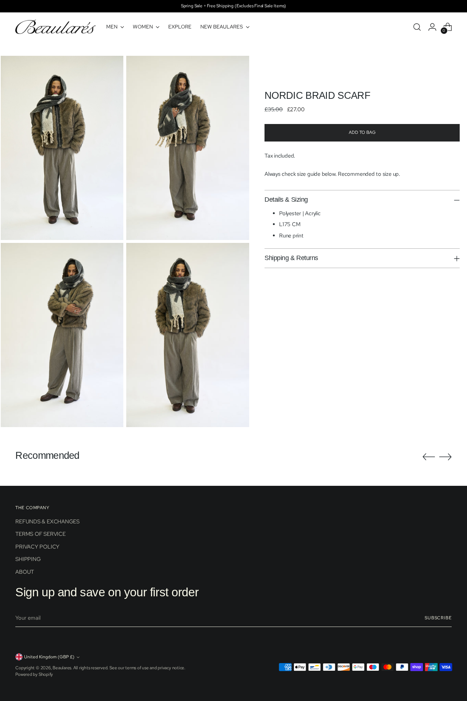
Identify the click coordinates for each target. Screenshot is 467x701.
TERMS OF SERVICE (40, 534)
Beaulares (62, 668)
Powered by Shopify (34, 674)
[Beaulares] (55, 27)
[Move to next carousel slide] (445, 456)
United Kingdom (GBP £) (49, 657)
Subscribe (438, 618)
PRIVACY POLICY (37, 546)
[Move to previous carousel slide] (428, 457)
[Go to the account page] (432, 27)
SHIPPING (27, 559)
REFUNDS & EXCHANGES (47, 521)
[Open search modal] (417, 27)
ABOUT (24, 572)
